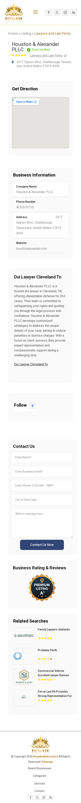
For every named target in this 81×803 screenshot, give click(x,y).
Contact (39, 791)
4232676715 (25, 207)
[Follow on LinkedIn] (73, 12)
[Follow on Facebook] (48, 12)
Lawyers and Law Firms (52, 33)
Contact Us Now (42, 545)
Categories (39, 775)
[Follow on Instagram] (65, 12)
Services (39, 783)
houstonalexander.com (31, 248)
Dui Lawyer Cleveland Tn (31, 364)
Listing (26, 33)
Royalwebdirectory (45, 756)
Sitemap (47, 761)
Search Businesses (39, 768)
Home (13, 33)
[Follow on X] (57, 12)
